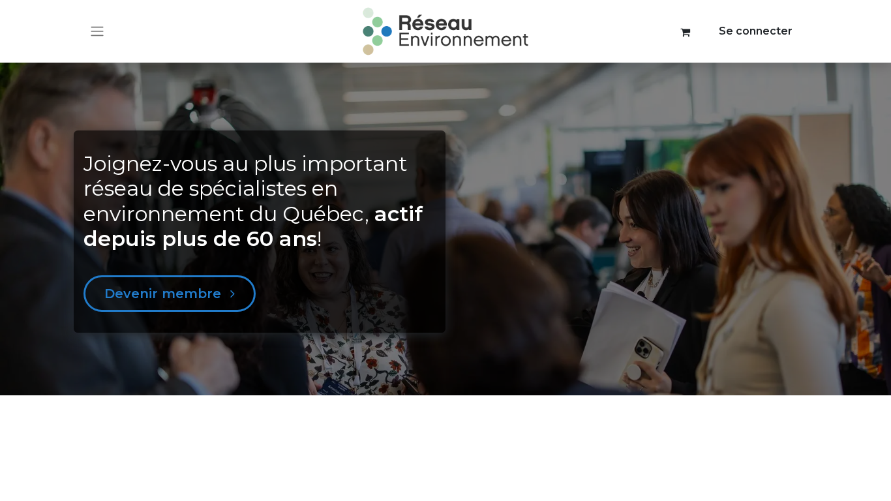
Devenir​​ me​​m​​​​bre (164, 293)
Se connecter (756, 31)
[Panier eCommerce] (685, 31)
